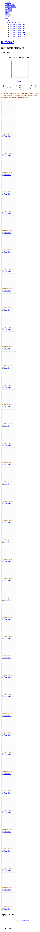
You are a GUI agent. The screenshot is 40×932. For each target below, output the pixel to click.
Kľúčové (7, 42)
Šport (7, 13)
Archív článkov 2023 (17, 26)
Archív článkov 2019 (17, 34)
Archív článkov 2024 (17, 25)
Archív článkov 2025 (12, 23)
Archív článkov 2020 (17, 32)
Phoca (21, 921)
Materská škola (10, 7)
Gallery (26, 921)
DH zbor (8, 11)
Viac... (20, 81)
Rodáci (7, 17)
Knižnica (8, 9)
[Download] (6, 136)
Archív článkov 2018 (17, 36)
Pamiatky (8, 15)
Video (7, 21)
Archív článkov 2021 (17, 30)
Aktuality (8, 3)
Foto (7, 19)
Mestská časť (10, 5)
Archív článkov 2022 (17, 28)
